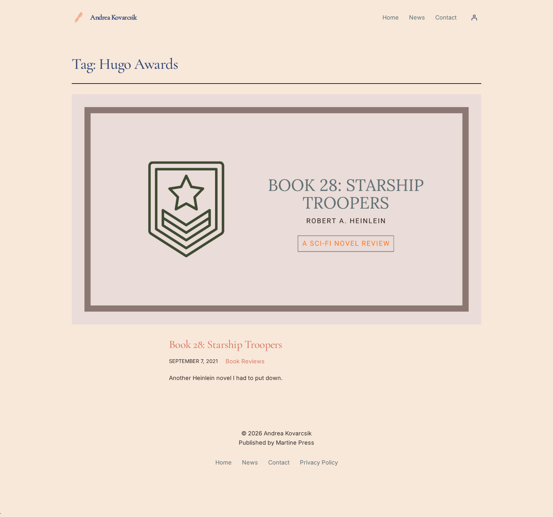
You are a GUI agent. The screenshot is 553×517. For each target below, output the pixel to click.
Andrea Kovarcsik (113, 17)
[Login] (474, 17)
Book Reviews (245, 361)
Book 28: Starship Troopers (225, 344)
